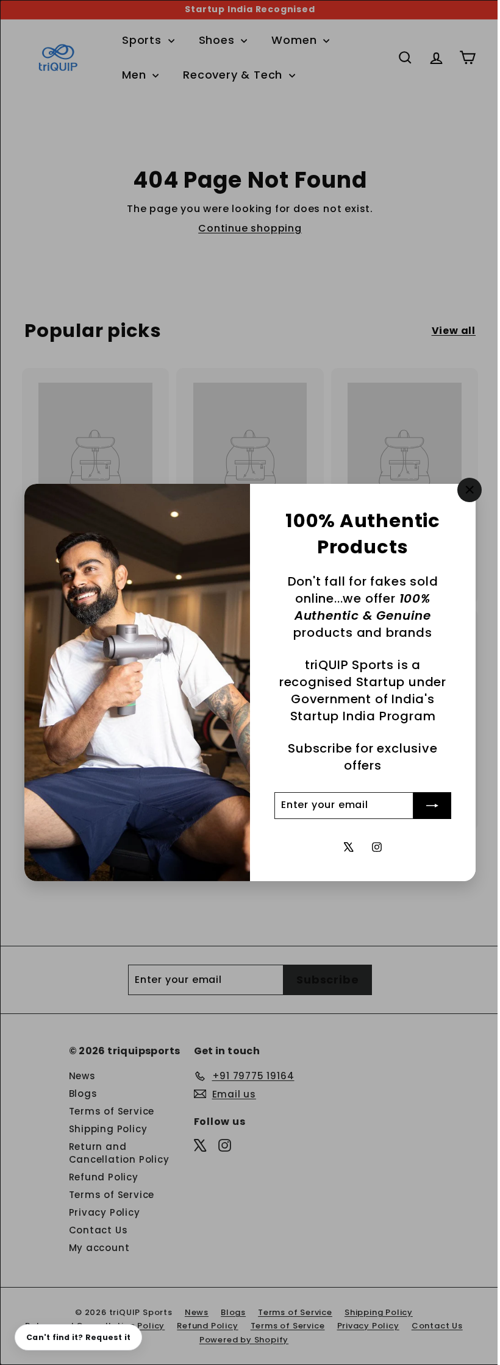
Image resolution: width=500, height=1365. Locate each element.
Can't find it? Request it (78, 1337)
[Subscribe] (423, 805)
